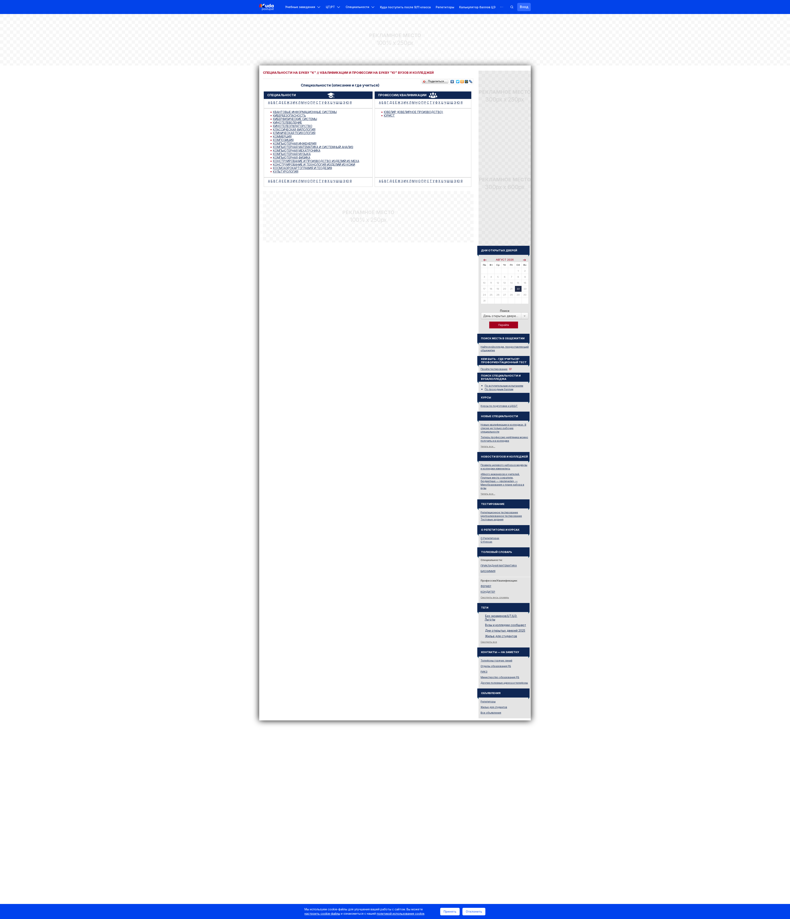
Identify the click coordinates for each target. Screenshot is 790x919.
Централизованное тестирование (501, 515)
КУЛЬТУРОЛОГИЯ (285, 171)
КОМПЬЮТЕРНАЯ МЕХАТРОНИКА (296, 150)
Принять (450, 911)
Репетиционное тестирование (499, 512)
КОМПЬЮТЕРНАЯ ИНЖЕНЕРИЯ (294, 143)
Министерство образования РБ (500, 677)
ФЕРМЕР (486, 586)
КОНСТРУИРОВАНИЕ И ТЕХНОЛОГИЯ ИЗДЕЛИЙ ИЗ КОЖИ (314, 164)
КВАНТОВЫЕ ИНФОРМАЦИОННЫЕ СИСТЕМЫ (305, 112)
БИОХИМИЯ (488, 571)
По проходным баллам (499, 389)
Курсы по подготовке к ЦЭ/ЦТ (499, 405)
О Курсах (486, 541)
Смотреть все (489, 641)
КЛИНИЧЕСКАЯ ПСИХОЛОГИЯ (294, 133)
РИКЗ (484, 671)
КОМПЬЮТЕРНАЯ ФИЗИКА (291, 157)
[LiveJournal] (471, 80)
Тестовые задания (492, 519)
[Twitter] (458, 80)
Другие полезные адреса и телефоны (504, 682)
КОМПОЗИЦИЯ (283, 140)
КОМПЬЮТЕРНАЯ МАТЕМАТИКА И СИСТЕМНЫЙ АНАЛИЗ (313, 147)
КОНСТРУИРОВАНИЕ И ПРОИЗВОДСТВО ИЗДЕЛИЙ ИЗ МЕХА (316, 161)
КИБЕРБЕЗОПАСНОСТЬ (289, 115)
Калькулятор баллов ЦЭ (477, 7)
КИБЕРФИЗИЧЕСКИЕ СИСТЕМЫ (295, 119)
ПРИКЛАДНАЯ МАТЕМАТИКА (499, 565)
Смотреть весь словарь (495, 597)
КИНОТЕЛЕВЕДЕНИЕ (287, 122)
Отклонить (474, 911)
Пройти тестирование (494, 369)
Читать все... (488, 446)
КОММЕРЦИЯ (282, 136)
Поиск (504, 311)
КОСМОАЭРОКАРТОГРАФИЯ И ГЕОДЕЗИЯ (302, 168)
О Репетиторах (490, 538)
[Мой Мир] (466, 80)
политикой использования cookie (400, 913)
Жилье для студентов (501, 636)
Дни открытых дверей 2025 (505, 630)
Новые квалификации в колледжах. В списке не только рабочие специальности (503, 428)
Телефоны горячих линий (496, 660)
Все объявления (491, 712)
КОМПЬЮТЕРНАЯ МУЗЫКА (292, 154)
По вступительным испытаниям (504, 385)
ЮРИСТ (389, 115)
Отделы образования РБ (496, 666)
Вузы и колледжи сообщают (505, 625)
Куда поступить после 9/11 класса (405, 7)
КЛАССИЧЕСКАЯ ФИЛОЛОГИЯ (294, 129)
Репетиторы (445, 7)
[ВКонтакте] (452, 80)
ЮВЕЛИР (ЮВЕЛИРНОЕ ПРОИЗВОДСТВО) (413, 112)
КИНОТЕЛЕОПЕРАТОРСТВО (292, 126)
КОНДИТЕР (488, 591)
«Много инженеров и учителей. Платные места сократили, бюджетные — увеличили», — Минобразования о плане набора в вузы (502, 481)
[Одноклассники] (462, 80)
